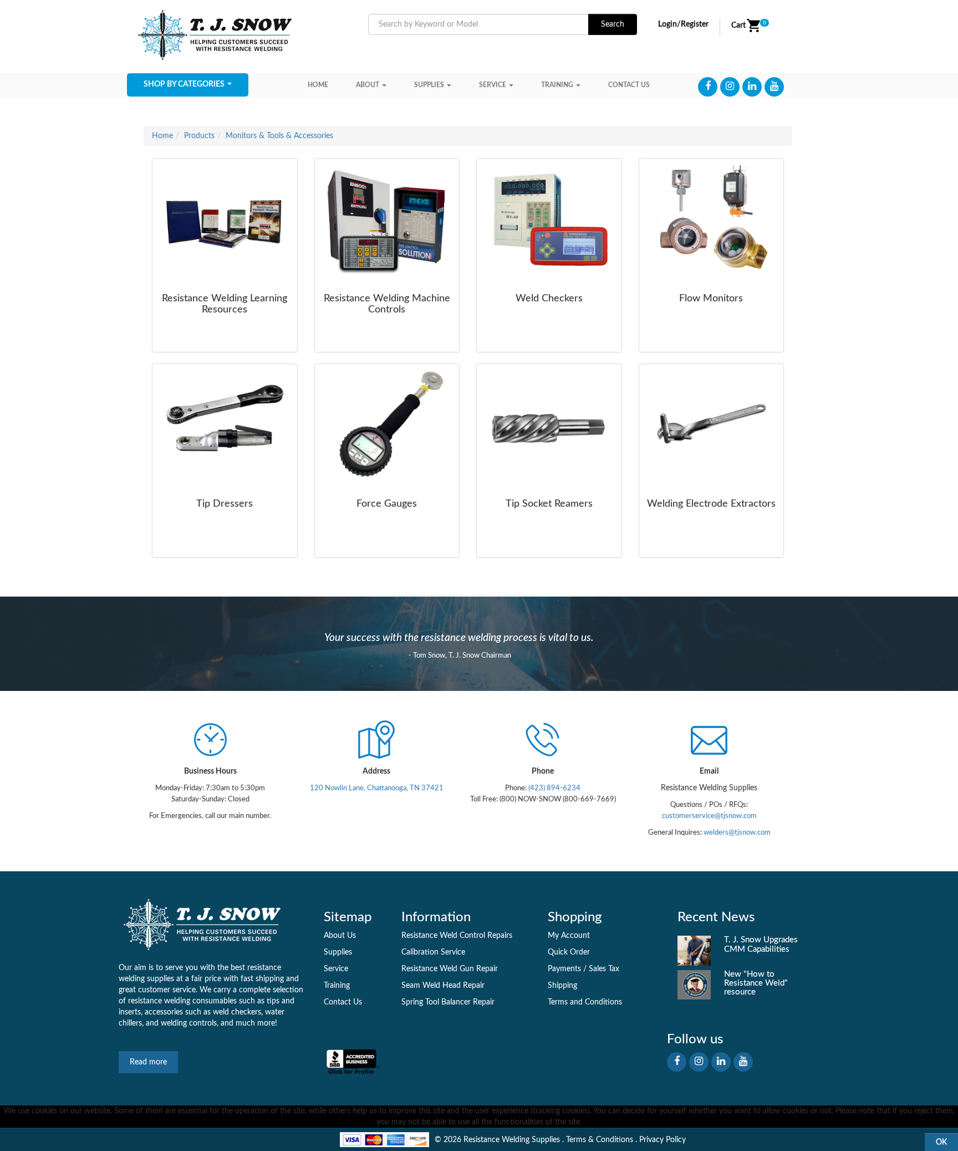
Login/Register (683, 24)
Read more (148, 1062)
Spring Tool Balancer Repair (448, 1002)
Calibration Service (433, 952)
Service (492, 85)
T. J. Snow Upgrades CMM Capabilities (761, 944)
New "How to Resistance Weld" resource (756, 983)
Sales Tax (604, 969)
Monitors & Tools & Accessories (279, 136)
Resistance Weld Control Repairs (456, 936)
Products (199, 136)
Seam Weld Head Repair (443, 986)
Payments (564, 969)
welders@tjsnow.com (737, 832)
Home (318, 85)
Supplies (429, 85)
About (367, 85)
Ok (941, 1142)
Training (557, 85)
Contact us (629, 85)
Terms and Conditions (585, 1002)
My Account (569, 936)
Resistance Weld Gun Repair (449, 969)
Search (612, 24)
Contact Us (343, 1002)
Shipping (562, 986)
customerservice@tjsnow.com (709, 816)
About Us (340, 936)
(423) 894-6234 (553, 788)
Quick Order (569, 952)
